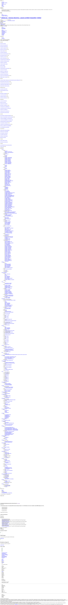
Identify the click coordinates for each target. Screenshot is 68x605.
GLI (2, 559)
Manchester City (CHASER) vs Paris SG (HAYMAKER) (5, 125)
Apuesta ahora (2, 538)
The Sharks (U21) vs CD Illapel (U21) (3, 109)
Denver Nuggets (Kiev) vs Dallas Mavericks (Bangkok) (5, 115)
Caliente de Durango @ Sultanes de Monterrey (4, 84)
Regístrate (4, 21)
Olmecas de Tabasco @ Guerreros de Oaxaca (4, 81)
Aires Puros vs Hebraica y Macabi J (3, 140)
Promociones (3, 31)
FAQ (2, 14)
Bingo (2, 5)
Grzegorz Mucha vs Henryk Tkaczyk (3, 134)
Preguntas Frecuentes (4, 552)
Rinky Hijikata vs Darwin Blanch (3, 93)
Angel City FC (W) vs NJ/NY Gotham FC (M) (4, 75)
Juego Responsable (4, 556)
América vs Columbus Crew (5, 524)
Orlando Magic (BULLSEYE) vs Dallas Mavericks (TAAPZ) (6, 121)
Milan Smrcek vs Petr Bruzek (3, 137)
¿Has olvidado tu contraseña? (11, 20)
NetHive (3, 562)
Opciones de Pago (4, 32)
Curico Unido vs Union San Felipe (3, 52)
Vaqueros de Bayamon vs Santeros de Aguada (4, 112)
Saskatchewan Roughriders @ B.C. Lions (4, 90)
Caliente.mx (16, 604)
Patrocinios (3, 33)
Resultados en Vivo (4, 30)
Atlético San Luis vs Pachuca (3, 43)
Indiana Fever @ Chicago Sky (3, 102)
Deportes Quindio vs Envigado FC (3, 55)
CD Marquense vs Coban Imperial (3, 62)
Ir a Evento (18, 503)
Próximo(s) (3, 38)
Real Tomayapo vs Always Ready (3, 49)
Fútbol (3, 490)
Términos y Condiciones (5, 554)
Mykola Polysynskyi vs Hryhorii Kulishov (4, 131)
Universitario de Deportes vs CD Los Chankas (4, 68)
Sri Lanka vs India (2, 146)
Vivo (3, 37)
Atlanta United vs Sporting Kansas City (4, 46)
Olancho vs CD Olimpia (2, 65)
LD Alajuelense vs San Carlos (3, 56)
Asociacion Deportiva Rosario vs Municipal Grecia (5, 59)
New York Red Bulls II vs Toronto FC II (4, 72)
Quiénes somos (4, 553)
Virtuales (3, 6)
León (2, 571)
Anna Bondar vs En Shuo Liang (3, 96)
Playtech (3, 560)
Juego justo (3, 555)
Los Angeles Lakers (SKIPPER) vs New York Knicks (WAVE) (6, 118)
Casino (3, 3)
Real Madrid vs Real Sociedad (6, 521)
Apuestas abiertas (2, 24)
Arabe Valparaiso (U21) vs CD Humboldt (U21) (4, 106)
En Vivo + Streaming (4, 2)
